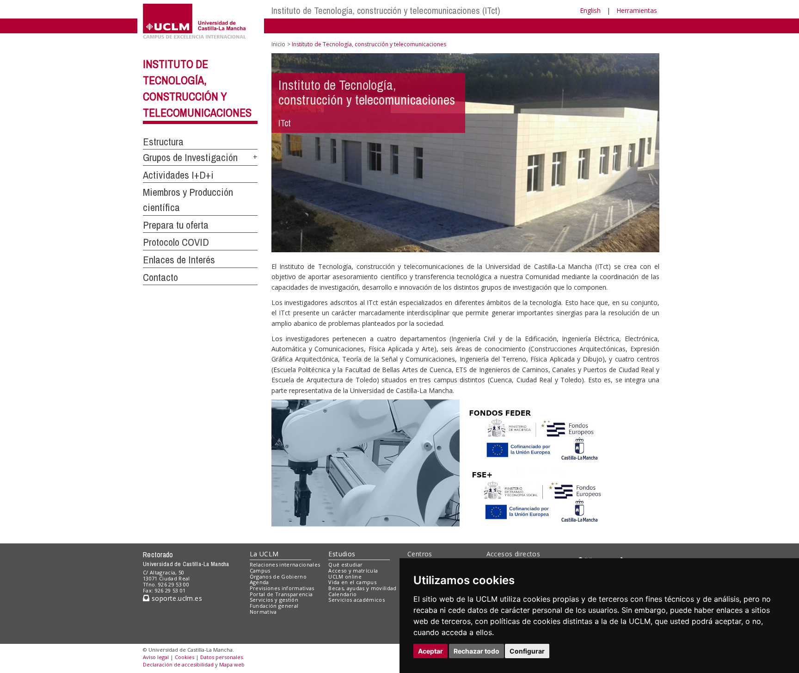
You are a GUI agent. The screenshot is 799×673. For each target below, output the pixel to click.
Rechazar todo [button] (476, 651)
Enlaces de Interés (179, 260)
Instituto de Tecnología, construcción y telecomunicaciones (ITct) (385, 10)
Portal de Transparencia (281, 594)
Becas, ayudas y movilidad (362, 588)
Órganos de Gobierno (278, 576)
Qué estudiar (345, 564)
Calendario (342, 594)
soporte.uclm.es (175, 598)
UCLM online (345, 576)
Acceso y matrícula (353, 570)
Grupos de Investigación (190, 157)
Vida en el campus (352, 582)
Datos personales (221, 657)
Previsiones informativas (282, 588)
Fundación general (274, 605)
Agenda (259, 582)
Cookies (184, 657)
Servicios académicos (356, 599)
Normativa (263, 611)
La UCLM (264, 553)
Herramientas (636, 10)
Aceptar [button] (430, 651)
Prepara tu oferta (176, 225)
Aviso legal (156, 657)
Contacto (160, 277)
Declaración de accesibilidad (178, 664)
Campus (260, 570)
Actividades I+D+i (178, 175)
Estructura (163, 142)
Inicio (278, 44)
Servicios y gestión (274, 599)
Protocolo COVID (176, 242)
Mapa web (232, 664)
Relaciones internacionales (285, 564)
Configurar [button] (527, 651)
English (590, 10)
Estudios (341, 553)
